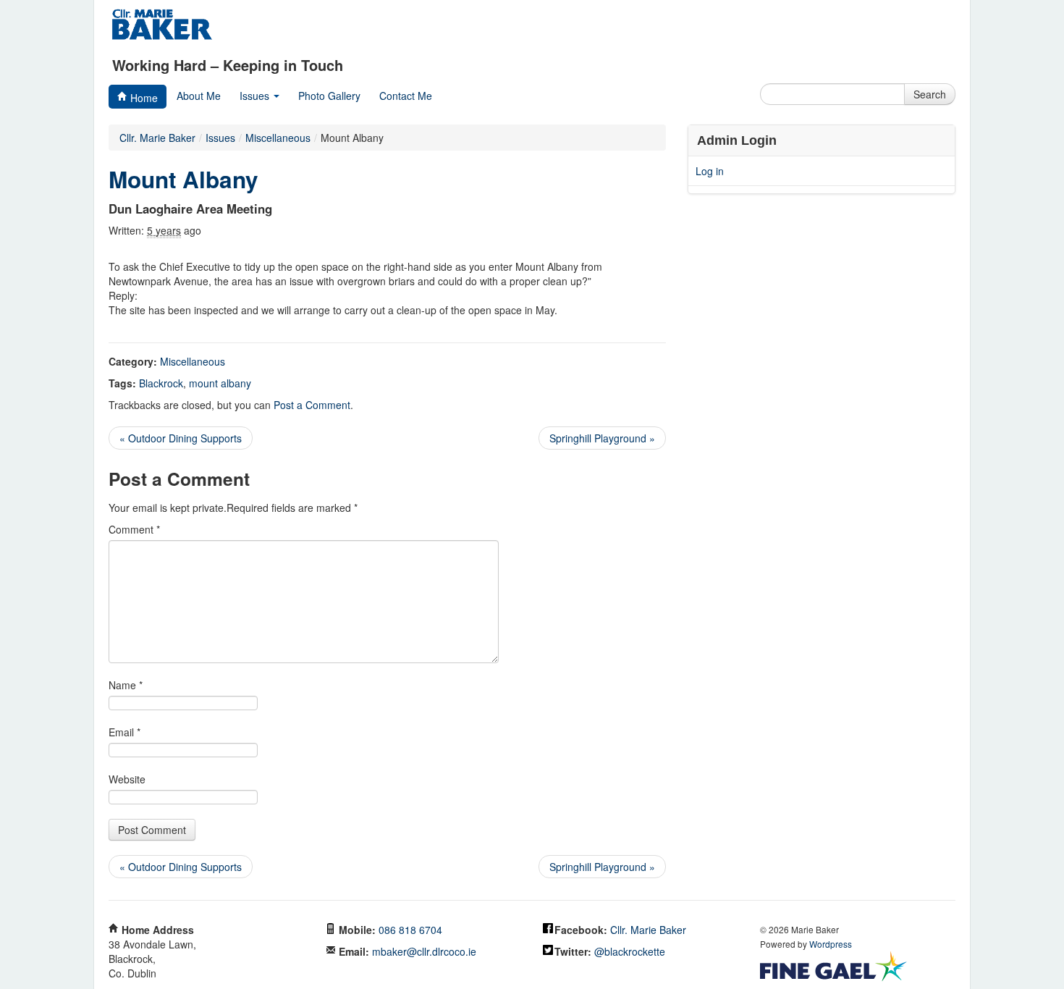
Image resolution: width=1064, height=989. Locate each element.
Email (124, 732)
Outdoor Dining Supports (180, 438)
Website (127, 779)
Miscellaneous (192, 361)
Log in (710, 171)
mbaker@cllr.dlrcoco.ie (424, 951)
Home (142, 98)
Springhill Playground (602, 438)
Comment (134, 529)
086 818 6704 (410, 929)
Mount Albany (183, 179)
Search (929, 94)
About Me (199, 95)
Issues (256, 95)
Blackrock (161, 383)
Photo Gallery (329, 95)
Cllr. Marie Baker (157, 137)
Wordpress (830, 944)
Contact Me (405, 95)
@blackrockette (629, 951)
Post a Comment (312, 404)
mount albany (220, 383)
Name (126, 685)
